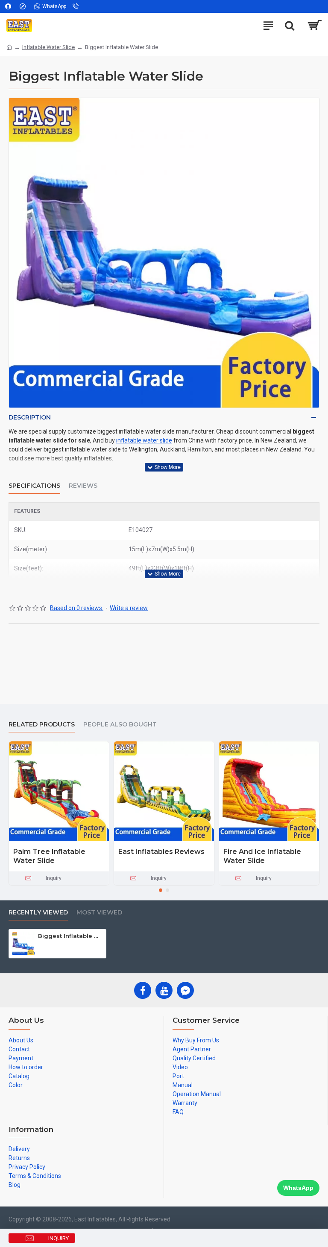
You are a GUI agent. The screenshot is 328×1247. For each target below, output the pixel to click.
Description (30, 417)
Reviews (83, 485)
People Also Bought (120, 724)
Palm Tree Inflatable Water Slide (49, 856)
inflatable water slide (144, 440)
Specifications (34, 485)
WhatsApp (298, 1187)
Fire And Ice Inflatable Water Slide (262, 856)
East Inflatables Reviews (161, 852)
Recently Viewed (38, 912)
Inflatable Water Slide (48, 47)
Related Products (42, 724)
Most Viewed (99, 912)
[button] (160, 890)
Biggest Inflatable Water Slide (70, 935)
